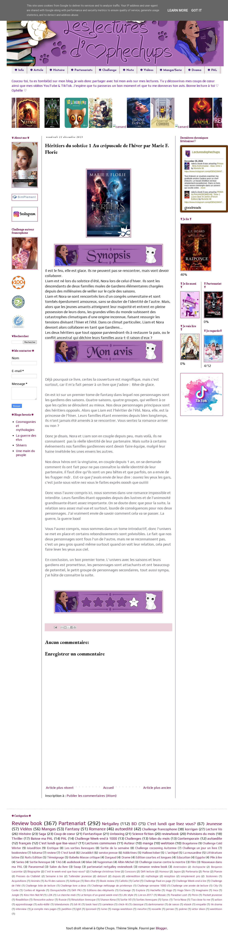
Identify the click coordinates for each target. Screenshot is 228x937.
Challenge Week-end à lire (191, 880)
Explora (140, 890)
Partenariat (72, 823)
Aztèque (75, 880)
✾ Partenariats (81, 70)
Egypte (200, 857)
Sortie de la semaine (114, 848)
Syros (165, 899)
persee (170, 909)
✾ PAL (212, 70)
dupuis (116, 876)
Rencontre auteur (43, 899)
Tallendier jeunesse (80, 876)
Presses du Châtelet (28, 876)
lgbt (78, 909)
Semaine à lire (54, 876)
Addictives (130, 852)
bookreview (19, 852)
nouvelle (156, 909)
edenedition (133, 876)
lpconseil (91, 909)
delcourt (102, 876)
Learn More (178, 10)
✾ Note (128, 70)
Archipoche (198, 866)
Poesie (218, 871)
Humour (164, 871)
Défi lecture (147, 871)
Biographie (33, 871)
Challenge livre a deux (73, 885)
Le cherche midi (66, 895)
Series (20, 862)
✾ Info (19, 70)
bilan (89, 862)
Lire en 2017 (145, 895)
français (25, 843)
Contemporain (188, 838)
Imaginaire (202, 890)
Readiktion (22, 899)
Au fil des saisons (55, 880)
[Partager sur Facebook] (71, 627)
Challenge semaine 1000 (151, 885)
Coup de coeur (64, 834)
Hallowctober (151, 852)
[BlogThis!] (65, 627)
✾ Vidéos (146, 70)
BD (134, 823)
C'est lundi (68, 852)
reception (169, 876)
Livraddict (87, 852)
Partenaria (192, 871)
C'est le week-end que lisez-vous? (65, 871)
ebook (187, 904)
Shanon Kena (108, 899)
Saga (42, 834)
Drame (126, 857)
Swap (77, 866)
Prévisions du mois (201, 834)
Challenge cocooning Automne (156, 848)
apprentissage (24, 904)
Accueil (108, 787)
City (215, 885)
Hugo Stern (184, 890)
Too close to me (200, 899)
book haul (91, 904)
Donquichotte (58, 890)
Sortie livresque (40, 862)
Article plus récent (60, 787)
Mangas (49, 829)
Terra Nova (179, 899)
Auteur (129, 843)
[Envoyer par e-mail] (62, 627)
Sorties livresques (146, 899)
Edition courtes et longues (153, 857)
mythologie (151, 876)
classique (138, 904)
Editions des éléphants (100, 890)
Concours (130, 871)
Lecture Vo (214, 829)
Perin (195, 895)
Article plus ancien (157, 787)
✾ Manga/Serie (171, 70)
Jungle (15, 895)
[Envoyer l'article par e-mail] (55, 627)
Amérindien (180, 866)
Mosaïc (162, 895)
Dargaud (110, 857)
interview (21, 909)
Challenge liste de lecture (40, 885)
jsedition (66, 909)
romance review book (152, 866)
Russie (63, 899)
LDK (49, 895)
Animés (35, 880)
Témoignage (55, 857)
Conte (15, 890)
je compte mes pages (44, 909)
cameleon (107, 904)
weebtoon (216, 909)
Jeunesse (214, 823)
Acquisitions (19, 880)
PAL (64, 838)
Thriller (17, 838)
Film (193, 862)
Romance (97, 829)
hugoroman (105, 862)
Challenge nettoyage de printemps (111, 885)
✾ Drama (194, 70)
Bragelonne (190, 843)
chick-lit (123, 904)
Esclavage (125, 890)
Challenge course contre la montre (162, 862)
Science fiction (143, 834)
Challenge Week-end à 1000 (96, 838)
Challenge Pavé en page (157, 880)
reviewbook (170, 834)
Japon (177, 871)
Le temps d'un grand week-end (99, 895)
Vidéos (26, 829)
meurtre (142, 909)
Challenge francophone (159, 829)
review (51, 852)
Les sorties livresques (80, 848)
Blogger (161, 928)
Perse (206, 871)
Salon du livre (59, 866)
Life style (127, 895)
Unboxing (117, 834)
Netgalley (110, 823)
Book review (107, 880)
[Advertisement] (108, 758)
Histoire (25, 834)
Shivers (21, 445)
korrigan (191, 829)
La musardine (192, 852)
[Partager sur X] (68, 627)
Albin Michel (126, 862)
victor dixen (198, 909)
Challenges (133, 838)
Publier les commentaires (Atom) (92, 795)
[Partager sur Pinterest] (74, 627)
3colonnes (212, 876)
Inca (215, 890)
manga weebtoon (122, 909)
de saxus (174, 904)
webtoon (167, 843)
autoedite (214, 838)
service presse (108, 852)
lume (104, 909)
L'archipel (171, 852)
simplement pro (190, 876)
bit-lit (77, 904)
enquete (201, 904)
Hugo (169, 890)
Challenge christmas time (105, 871)
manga (148, 843)
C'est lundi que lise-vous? (58, 843)
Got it (196, 10)
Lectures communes (100, 843)
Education (183, 857)
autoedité (124, 829)
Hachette (155, 890)
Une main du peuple (25, 453)
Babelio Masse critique (84, 857)
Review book (27, 823)
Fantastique (92, 834)
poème (183, 909)
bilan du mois (159, 838)
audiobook (74, 862)
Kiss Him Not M (33, 895)
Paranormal (36, 866)
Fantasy (72, 829)
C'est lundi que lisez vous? (171, 823)
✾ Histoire (57, 70)
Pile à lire (216, 857)
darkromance (156, 904)
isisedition (34, 848)
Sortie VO (125, 899)
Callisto (123, 880)
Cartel (136, 880)
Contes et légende (34, 890)
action (218, 899)
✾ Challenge (108, 70)
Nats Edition (33, 857)
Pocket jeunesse (212, 895)
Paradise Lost (179, 895)
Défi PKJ (76, 890)
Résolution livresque (83, 899)
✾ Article (36, 70)
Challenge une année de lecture (189, 885)
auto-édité (43, 904)
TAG (59, 862)
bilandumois (61, 904)
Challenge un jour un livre (200, 848)
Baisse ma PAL (42, 838)
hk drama (216, 904)
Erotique (53, 848)
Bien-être (89, 880)
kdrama (37, 852)
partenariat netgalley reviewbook (110, 866)
